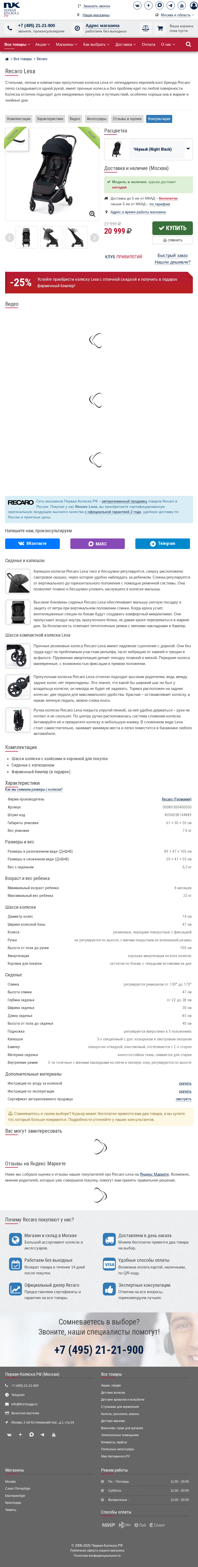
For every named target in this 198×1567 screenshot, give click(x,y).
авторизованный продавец (124, 501)
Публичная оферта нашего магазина (97, 1550)
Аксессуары (96, 118)
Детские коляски (113, 1392)
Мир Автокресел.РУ (115, 1456)
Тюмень (10, 1510)
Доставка (124, 44)
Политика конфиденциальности (97, 1555)
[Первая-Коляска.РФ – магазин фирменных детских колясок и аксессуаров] (7, 59)
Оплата (148, 44)
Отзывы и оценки (127, 118)
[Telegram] (171, 5)
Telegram (17, 1395)
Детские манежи (113, 1421)
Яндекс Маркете (154, 1174)
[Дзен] (148, 5)
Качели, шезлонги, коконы (120, 1414)
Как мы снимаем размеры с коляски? (34, 789)
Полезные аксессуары (117, 1449)
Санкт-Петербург (17, 1488)
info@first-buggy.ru (24, 1404)
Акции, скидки (111, 1385)
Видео (75, 118)
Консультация (159, 118)
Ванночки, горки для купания (122, 1428)
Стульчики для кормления (120, 1407)
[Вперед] (94, 237)
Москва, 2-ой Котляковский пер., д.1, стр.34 (42, 1422)
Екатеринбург (15, 1496)
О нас (166, 44)
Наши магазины (96, 15)
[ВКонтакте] (137, 5)
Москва (10, 1481)
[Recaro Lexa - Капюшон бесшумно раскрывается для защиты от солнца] (76, 237)
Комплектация (18, 118)
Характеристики (50, 118)
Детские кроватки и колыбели (122, 1399)
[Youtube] (182, 5)
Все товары (111, 1374)
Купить (176, 228)
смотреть (184, 1099)
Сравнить (174, 240)
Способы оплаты (116, 1512)
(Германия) (177, 799)
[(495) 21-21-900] (9, 28)
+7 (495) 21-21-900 (36, 25)
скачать (185, 1083)
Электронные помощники (120, 1435)
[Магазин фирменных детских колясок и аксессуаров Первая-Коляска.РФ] (12, 9)
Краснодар (13, 1503)
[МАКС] (159, 5)
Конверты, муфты (114, 1442)
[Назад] (9, 237)
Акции (40, 44)
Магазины (64, 44)
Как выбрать (94, 44)
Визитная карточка (25, 1413)
